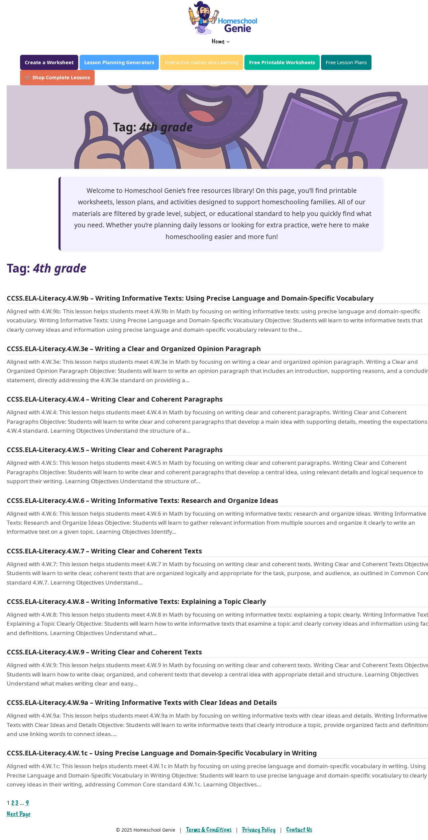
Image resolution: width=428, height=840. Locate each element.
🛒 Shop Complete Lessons (57, 77)
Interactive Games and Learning (201, 62)
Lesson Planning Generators (119, 62)
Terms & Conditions (208, 829)
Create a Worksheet (49, 62)
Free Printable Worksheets (282, 62)
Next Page (18, 814)
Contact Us (299, 829)
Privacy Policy (259, 829)
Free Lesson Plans (346, 62)
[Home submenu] (228, 41)
